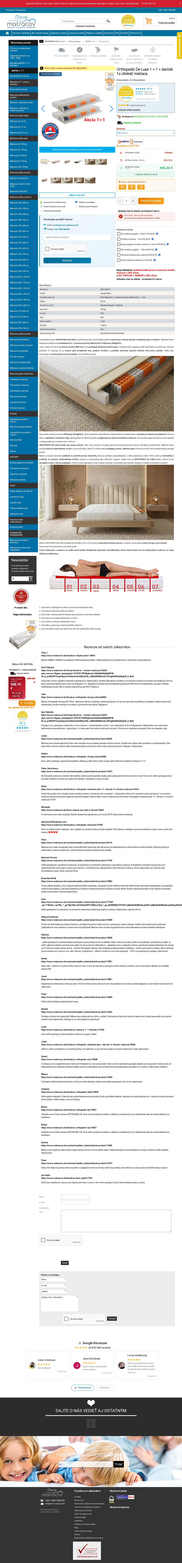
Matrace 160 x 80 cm (19, 203)
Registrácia (21, 10)
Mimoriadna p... (75, 41)
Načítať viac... (105, 1388)
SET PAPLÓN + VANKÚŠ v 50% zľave (137, 275)
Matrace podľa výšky (19, 115)
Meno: (41, 1197)
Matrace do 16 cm (18, 121)
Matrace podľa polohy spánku (19, 96)
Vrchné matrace (17, 357)
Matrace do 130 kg (18, 155)
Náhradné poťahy (17, 480)
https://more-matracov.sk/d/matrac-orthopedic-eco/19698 (69, 1059)
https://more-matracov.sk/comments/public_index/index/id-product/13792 (76, 860)
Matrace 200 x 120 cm (20, 282)
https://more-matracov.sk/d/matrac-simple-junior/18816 (68, 655)
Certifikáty (78, 1521)
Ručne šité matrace (18, 89)
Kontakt (124, 33)
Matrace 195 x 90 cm (19, 254)
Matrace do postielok (19, 339)
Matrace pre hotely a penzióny (19, 541)
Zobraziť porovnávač (52, 211)
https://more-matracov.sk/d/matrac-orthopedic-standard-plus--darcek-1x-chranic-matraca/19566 (88, 1044)
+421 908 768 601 (62, 229)
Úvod (62, 41)
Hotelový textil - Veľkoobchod (17, 521)
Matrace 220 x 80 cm (19, 322)
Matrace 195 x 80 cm (19, 243)
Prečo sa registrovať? (83, 1514)
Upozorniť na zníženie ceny (55, 202)
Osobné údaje (80, 1517)
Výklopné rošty (16, 514)
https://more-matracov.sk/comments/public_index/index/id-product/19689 (76, 920)
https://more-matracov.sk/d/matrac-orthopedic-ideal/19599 (69, 1092)
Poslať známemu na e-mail (54, 206)
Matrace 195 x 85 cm (19, 248)
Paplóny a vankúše (18, 474)
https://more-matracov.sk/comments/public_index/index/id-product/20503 (76, 739)
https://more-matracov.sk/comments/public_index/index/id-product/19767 (76, 771)
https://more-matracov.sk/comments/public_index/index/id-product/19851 (76, 979)
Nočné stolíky (16, 440)
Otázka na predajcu (87, 202)
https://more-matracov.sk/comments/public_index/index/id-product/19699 (76, 997)
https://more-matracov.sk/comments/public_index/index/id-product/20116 (76, 843)
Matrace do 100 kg (18, 144)
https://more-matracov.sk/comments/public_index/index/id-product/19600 (76, 938)
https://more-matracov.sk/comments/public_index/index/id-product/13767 (76, 1163)
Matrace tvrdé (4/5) (19, 191)
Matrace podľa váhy (19, 138)
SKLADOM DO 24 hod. (19, 76)
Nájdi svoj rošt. (77, 195)
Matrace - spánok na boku (21, 102)
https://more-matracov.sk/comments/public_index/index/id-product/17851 (76, 961)
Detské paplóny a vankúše (21, 463)
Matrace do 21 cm (18, 127)
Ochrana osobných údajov (85, 1524)
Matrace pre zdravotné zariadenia (20, 548)
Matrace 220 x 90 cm (19, 328)
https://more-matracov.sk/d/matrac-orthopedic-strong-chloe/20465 (73, 697)
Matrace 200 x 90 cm (19, 271)
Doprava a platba (77, 33)
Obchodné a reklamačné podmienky (89, 1504)
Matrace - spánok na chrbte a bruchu (19, 109)
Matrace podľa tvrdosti (20, 172)
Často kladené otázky (83, 1531)
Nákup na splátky (95, 33)
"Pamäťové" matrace (19, 385)
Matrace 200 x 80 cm (19, 260)
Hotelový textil (16, 527)
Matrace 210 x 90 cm (19, 317)
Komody (13, 445)
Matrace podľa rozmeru (20, 197)
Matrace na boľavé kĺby (20, 362)
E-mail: (42, 1202)
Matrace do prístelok (19, 351)
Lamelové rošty (17, 497)
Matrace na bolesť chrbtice (22, 368)
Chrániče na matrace (19, 468)
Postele (13, 414)
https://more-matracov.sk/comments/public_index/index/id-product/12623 (76, 1012)
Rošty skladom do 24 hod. (21, 491)
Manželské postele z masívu (19, 420)
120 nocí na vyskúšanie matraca (20, 49)
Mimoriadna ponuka (21, 42)
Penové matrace (17, 408)
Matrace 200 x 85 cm (19, 265)
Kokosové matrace (18, 396)
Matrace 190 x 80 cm (19, 225)
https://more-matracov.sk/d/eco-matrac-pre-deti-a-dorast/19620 (72, 810)
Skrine (13, 451)
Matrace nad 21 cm (18, 133)
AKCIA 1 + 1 (18, 70)
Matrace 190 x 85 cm (19, 231)
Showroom (135, 33)
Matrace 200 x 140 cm (20, 288)
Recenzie (109, 33)
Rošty (12, 485)
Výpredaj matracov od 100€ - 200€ (20, 57)
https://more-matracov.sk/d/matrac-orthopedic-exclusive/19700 (72, 825)
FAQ (117, 33)
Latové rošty (15, 502)
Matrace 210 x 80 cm (19, 311)
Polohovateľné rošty (19, 508)
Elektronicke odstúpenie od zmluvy (88, 1538)
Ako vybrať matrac (40, 33)
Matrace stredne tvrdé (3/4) (20, 185)
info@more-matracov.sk (66, 225)
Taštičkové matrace (19, 379)
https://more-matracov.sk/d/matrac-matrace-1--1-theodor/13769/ (72, 1030)
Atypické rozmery (59, 33)
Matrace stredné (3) (19, 178)
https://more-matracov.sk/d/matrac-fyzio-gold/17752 (66, 1178)
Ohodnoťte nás (84, 1388)
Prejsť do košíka (167, 22)
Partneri (77, 1534)
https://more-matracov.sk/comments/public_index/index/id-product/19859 (76, 881)
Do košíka (28, 703)
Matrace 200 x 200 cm (20, 305)
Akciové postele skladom (21, 427)
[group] (77, 109)
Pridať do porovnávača (88, 206)
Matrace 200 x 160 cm (20, 294)
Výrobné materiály (21, 33)
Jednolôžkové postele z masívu (20, 433)
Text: (41, 1212)
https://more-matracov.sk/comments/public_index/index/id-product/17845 (76, 1145)
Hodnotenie (44, 1208)
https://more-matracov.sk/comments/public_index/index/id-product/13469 (76, 1077)
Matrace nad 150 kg (19, 167)
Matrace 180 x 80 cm (19, 214)
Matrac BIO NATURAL (22, 664)
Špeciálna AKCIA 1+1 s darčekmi (20, 64)
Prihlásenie (10, 10)
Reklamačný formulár (83, 1510)
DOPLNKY (14, 457)
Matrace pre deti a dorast (21, 345)
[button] (111, 109)
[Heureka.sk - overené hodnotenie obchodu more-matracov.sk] (22, 732)
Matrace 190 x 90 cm (19, 237)
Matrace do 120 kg (18, 150)
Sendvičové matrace (19, 391)
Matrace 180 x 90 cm (19, 220)
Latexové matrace (18, 402)
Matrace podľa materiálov (21, 374)
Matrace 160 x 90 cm (19, 208)
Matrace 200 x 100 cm (20, 277)
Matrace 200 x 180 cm (20, 300)
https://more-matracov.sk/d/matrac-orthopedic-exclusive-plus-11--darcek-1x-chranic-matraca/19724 (90, 789)
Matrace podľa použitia (20, 334)
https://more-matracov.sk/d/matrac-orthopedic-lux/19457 (68, 1110)
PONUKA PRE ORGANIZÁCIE (16, 534)
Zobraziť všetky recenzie (129, 110)
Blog (76, 1528)
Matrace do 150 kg (18, 161)
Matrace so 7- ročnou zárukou (19, 83)
